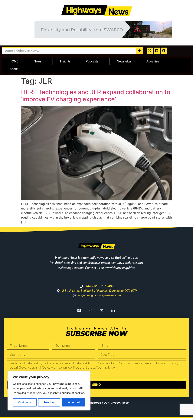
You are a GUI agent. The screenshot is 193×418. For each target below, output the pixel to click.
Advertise (152, 61)
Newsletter (124, 61)
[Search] (139, 51)
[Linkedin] (157, 51)
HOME (13, 61)
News (37, 61)
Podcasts (92, 61)
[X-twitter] (150, 51)
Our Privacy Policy (116, 402)
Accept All (73, 402)
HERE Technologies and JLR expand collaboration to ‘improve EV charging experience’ (95, 95)
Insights (65, 61)
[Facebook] (164, 51)
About (14, 69)
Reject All (49, 402)
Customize (24, 402)
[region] (49, 390)
